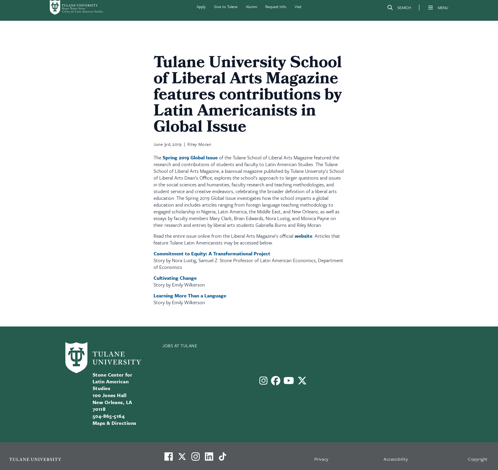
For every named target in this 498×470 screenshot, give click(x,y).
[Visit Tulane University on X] (182, 458)
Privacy (321, 459)
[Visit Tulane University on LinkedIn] (209, 458)
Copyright (478, 459)
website (303, 235)
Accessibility (396, 459)
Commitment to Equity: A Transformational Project (212, 253)
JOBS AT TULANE (179, 345)
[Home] (77, 7)
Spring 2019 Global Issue (190, 157)
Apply (201, 6)
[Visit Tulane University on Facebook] (168, 458)
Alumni (251, 6)
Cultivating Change (175, 277)
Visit (298, 6)
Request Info (275, 6)
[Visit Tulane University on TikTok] (222, 458)
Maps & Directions (114, 422)
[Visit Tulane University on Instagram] (195, 458)
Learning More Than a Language (190, 295)
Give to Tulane (226, 6)
